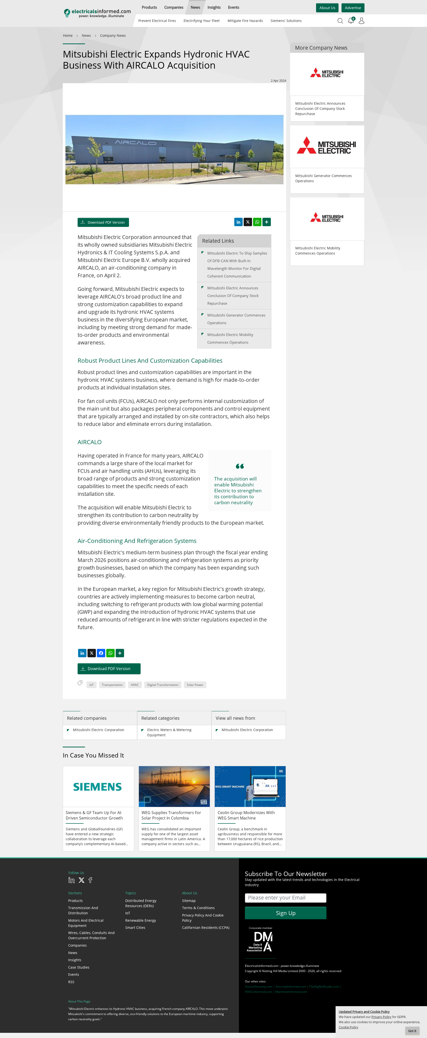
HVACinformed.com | (260, 992)
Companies (77, 945)
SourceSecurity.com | (260, 986)
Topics (130, 893)
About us (327, 7)
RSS (71, 981)
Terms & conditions (198, 907)
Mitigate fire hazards (245, 20)
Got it (412, 1031)
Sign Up (286, 913)
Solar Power (195, 685)
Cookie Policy (348, 1027)
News (72, 952)
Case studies (78, 967)
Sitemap (189, 900)
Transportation (112, 685)
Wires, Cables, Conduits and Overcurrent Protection (91, 935)
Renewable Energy (140, 920)
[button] (149, 7)
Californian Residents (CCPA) (205, 927)
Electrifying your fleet (202, 20)
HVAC (135, 685)
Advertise (353, 7)
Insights (74, 960)
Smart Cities (135, 927)
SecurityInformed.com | (292, 986)
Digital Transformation (162, 685)
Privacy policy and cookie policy (203, 918)
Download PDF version (106, 222)
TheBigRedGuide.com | (325, 986)
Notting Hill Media (274, 971)
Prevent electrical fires (157, 20)
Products (75, 900)
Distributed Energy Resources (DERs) (140, 903)
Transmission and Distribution (83, 910)
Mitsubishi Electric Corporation (98, 729)
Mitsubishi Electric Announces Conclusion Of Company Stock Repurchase (233, 295)
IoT (91, 685)
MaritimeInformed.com (291, 992)
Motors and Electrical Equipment (86, 923)
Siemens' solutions (286, 20)
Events (73, 974)
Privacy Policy (381, 1017)
